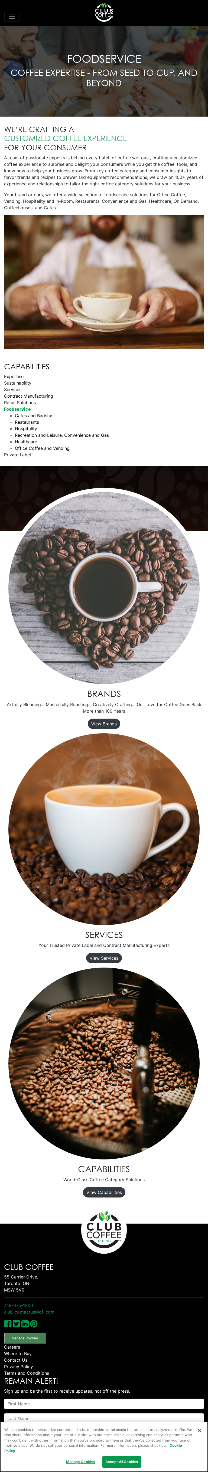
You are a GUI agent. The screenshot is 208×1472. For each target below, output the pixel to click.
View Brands (104, 723)
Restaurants (27, 422)
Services (12, 389)
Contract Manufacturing (28, 396)
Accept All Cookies (121, 1461)
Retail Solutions (20, 402)
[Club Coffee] (104, 12)
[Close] (199, 1430)
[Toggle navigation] (12, 16)
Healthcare (26, 441)
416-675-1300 (18, 1305)
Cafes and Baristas (34, 415)
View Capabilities (104, 1192)
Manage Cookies (25, 1338)
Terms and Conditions (26, 1373)
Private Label (17, 454)
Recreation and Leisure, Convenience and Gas (62, 435)
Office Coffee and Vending (42, 448)
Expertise (14, 376)
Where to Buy (18, 1353)
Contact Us (15, 1360)
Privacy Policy (18, 1366)
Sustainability (17, 383)
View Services (104, 958)
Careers (12, 1347)
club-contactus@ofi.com (29, 1312)
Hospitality (26, 428)
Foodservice (17, 409)
